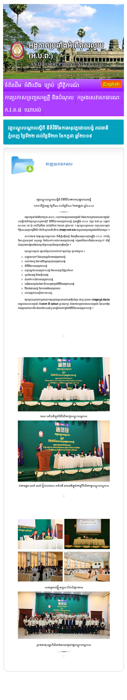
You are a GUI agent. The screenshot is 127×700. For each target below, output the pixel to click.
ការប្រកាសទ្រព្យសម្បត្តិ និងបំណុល (39, 97)
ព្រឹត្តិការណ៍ (68, 85)
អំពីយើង (32, 85)
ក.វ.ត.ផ (13, 110)
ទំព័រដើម (13, 85)
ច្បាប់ (49, 85)
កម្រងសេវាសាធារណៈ (99, 97)
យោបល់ (32, 110)
